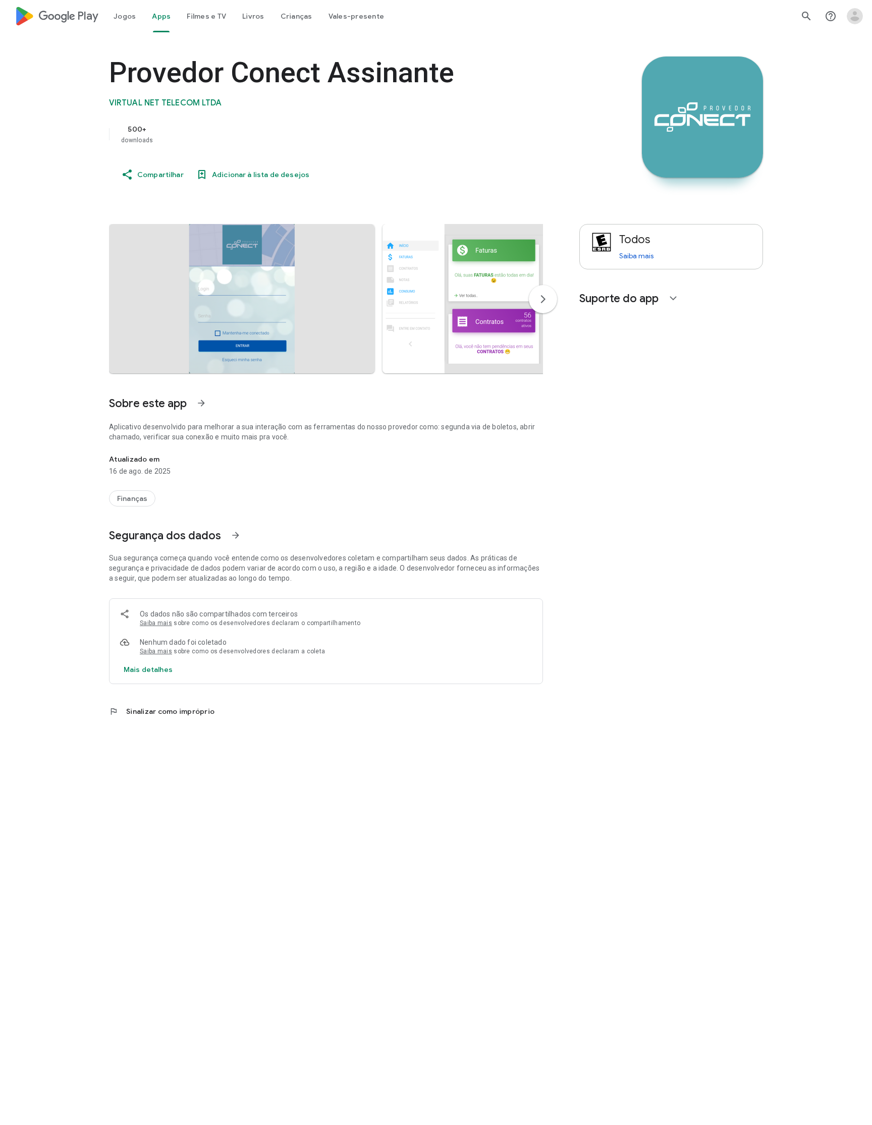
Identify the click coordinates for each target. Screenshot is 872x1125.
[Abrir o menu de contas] (855, 16)
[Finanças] (132, 498)
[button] (241, 298)
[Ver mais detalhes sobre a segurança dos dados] (148, 669)
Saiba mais (156, 623)
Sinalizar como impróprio (161, 711)
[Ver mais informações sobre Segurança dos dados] (236, 535)
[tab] (124, 16)
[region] (311, 134)
